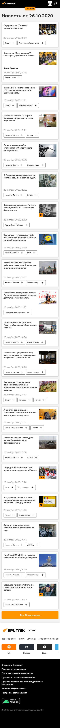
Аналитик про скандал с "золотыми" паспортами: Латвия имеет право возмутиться (20, 412)
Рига (29, 252)
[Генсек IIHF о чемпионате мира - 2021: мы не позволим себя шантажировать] (47, 91)
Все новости (9, 638)
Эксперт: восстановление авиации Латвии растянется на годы (19, 528)
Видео (7, 515)
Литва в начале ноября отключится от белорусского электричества (18, 148)
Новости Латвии (25, 105)
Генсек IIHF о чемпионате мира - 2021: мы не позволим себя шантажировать (20, 90)
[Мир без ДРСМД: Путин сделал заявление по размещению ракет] (47, 560)
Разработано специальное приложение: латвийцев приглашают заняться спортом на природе (20, 386)
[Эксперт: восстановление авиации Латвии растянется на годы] (47, 530)
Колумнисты (10, 78)
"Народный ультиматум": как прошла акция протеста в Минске (20, 468)
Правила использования (14, 669)
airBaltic (30, 545)
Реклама (6, 688)
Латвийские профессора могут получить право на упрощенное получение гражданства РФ (19, 355)
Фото (7, 487)
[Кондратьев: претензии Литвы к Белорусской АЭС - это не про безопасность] (47, 210)
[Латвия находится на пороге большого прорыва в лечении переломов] (47, 120)
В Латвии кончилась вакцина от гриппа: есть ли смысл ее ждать (20, 176)
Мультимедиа (23, 487)
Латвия (30, 135)
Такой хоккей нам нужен (29, 43)
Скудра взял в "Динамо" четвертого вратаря (16, 26)
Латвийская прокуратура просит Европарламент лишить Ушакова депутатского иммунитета (20, 295)
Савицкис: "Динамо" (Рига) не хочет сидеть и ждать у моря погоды (19, 587)
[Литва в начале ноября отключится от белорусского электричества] (47, 150)
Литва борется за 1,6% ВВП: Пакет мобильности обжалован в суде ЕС (20, 325)
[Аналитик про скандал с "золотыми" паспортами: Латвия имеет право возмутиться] (47, 414)
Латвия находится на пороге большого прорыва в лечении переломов (18, 118)
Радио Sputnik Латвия (14, 225)
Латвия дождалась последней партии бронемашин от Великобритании (18, 440)
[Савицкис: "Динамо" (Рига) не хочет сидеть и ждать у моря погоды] (47, 590)
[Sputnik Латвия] (9, 4)
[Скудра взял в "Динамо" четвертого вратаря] (47, 29)
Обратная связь (19, 688)
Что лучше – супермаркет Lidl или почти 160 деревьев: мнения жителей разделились (20, 237)
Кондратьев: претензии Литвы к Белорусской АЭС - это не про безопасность (20, 208)
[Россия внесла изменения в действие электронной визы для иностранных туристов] (47, 267)
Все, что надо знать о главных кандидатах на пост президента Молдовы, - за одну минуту (19, 500)
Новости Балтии (12, 165)
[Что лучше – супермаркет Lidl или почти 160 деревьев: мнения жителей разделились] (47, 239)
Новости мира (33, 165)
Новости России (12, 282)
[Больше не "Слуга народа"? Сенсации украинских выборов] (47, 58)
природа (22, 400)
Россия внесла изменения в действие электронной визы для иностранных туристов (20, 265)
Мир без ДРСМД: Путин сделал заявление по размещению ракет (20, 556)
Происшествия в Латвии (15, 312)
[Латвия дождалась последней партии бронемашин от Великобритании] (47, 442)
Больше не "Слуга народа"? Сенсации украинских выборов (19, 54)
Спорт (7, 43)
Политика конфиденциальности (17, 673)
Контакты (17, 665)
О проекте (7, 665)
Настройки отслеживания (14, 692)
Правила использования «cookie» (18, 677)
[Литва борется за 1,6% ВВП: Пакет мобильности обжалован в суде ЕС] (47, 327)
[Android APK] (10, 701)
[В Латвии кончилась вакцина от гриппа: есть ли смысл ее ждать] (47, 180)
